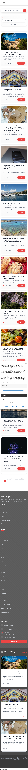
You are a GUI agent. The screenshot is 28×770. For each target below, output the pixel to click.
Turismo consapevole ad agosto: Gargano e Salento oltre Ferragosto (13, 420)
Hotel (2, 533)
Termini (18, 763)
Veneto (2, 557)
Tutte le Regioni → (5, 584)
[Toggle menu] (25, 2)
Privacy (10, 763)
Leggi (23, 683)
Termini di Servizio (6, 520)
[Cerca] (24, 10)
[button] (26, 362)
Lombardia (3, 565)
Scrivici (13, 641)
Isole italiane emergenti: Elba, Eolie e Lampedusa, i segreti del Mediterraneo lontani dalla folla (13, 240)
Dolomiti (3, 597)
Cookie (14, 763)
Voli (2, 537)
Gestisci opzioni (14, 402)
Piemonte (3, 572)
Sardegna (3, 580)
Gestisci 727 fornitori (7, 390)
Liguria (2, 576)
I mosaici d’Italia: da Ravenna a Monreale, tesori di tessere (12, 89)
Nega (3, 399)
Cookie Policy (6, 406)
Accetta (4, 395)
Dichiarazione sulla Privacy (15, 406)
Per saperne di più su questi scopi (17, 390)
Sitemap (3, 524)
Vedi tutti (23, 652)
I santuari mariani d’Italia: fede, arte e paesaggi (13, 312)
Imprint (22, 406)
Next (21, 481)
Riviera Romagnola (6, 608)
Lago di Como (4, 600)
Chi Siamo (3, 508)
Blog (2, 548)
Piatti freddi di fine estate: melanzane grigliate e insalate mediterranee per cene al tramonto (14, 349)
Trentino (3, 568)
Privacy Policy (4, 512)
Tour (2, 544)
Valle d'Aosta (4, 616)
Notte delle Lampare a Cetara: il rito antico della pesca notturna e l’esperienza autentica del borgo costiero (13, 459)
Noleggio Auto (4, 540)
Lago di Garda (4, 593)
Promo (2, 552)
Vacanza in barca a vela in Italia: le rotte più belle (12, 204)
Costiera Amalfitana (6, 604)
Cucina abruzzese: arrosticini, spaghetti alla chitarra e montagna (13, 53)
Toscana (3, 561)
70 (16, 481)
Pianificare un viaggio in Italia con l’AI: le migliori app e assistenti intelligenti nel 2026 (13, 167)
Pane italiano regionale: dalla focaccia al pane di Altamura (14, 277)
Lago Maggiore (5, 612)
